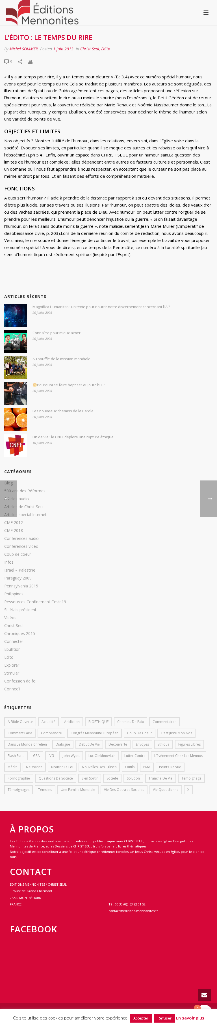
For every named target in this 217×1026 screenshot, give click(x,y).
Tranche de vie (161, 778)
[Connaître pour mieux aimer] (15, 341)
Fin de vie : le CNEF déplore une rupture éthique (73, 436)
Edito (105, 48)
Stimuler (11, 673)
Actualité (48, 721)
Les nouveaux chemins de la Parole (63, 410)
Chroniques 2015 (19, 633)
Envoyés (142, 744)
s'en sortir (90, 778)
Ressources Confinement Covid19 (35, 601)
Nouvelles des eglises (99, 767)
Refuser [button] (165, 1018)
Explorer (11, 665)
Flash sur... (16, 755)
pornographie (19, 778)
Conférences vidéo (21, 546)
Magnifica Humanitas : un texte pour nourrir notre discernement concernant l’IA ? (101, 306)
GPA (36, 755)
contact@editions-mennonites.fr (133, 911)
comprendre (51, 733)
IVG (51, 755)
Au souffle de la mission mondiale (61, 358)
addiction (72, 721)
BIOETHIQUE (98, 721)
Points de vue (170, 767)
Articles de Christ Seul (24, 506)
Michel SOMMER (23, 48)
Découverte (117, 744)
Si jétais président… (22, 609)
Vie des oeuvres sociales (124, 789)
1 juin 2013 (63, 48)
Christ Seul (89, 48)
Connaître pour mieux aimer (56, 332)
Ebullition (12, 649)
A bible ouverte (20, 721)
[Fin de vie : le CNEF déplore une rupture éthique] (15, 445)
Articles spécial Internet (25, 514)
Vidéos (10, 617)
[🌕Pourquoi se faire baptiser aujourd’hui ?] (15, 393)
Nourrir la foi (62, 767)
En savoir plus (190, 1018)
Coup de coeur (17, 554)
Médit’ (12, 767)
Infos (9, 562)
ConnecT (12, 689)
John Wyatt (71, 755)
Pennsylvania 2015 (21, 586)
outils (129, 767)
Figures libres (189, 744)
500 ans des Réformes (24, 490)
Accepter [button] (140, 1018)
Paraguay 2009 (18, 578)
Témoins (45, 789)
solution (133, 778)
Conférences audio (21, 538)
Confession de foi (20, 681)
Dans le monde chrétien (27, 744)
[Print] (33, 61)
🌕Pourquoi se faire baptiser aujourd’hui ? (68, 384)
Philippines (13, 593)
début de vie (89, 744)
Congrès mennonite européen (94, 733)
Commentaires (164, 721)
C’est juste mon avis (176, 733)
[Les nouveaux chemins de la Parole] (15, 419)
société (112, 778)
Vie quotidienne (166, 789)
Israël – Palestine (19, 570)
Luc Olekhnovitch (102, 755)
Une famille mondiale (78, 789)
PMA (146, 767)
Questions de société (56, 778)
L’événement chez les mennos (178, 755)
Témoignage (191, 778)
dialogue (63, 744)
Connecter (13, 641)
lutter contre (135, 755)
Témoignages (18, 789)
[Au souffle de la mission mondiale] (15, 367)
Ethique (164, 744)
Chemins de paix (130, 721)
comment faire (20, 733)
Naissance (34, 767)
